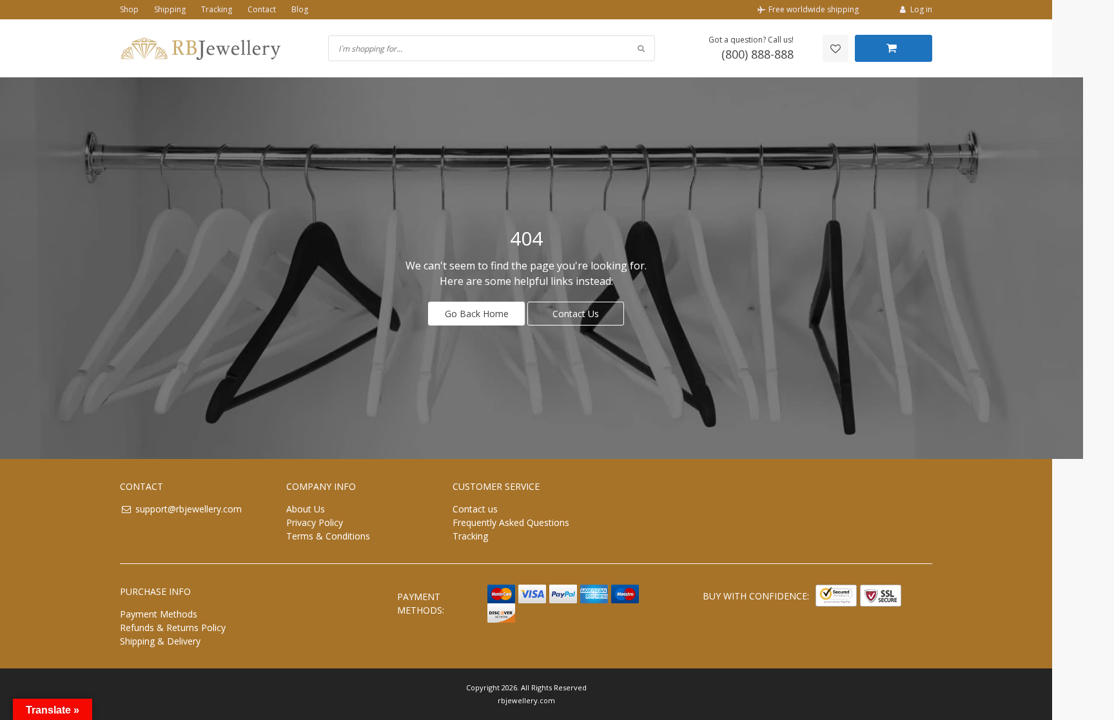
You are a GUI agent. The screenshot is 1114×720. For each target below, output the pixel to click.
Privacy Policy (314, 522)
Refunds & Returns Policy (173, 627)
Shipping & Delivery (160, 641)
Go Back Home (477, 313)
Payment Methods (158, 614)
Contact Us (575, 313)
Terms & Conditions (328, 536)
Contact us (475, 509)
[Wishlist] (835, 48)
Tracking (216, 9)
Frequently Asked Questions (511, 522)
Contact (262, 9)
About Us (305, 509)
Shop (129, 9)
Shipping (170, 9)
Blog (299, 9)
